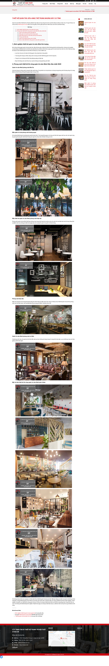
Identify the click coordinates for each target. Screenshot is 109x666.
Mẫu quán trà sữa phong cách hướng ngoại (28, 33)
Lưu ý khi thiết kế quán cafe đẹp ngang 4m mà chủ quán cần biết (90, 45)
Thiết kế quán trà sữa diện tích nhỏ (23, 616)
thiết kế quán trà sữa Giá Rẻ (25, 614)
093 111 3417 (29, 640)
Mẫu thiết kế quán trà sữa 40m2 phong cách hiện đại (30, 35)
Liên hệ (90, 3)
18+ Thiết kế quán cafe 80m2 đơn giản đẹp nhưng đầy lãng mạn (90, 51)
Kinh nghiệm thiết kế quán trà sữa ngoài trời (25, 613)
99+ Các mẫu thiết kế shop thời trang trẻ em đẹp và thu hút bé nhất (90, 64)
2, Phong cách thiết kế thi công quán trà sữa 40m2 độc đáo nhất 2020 (31, 31)
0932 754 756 (22, 640)
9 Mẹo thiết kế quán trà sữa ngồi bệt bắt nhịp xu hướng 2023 (90, 70)
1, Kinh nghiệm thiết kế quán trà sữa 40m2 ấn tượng (27, 29)
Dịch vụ (72, 3)
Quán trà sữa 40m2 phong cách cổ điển (27, 38)
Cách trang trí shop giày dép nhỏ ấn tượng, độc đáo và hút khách (90, 58)
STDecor (54, 654)
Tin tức (84, 3)
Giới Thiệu (52, 3)
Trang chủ (45, 3)
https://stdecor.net (23, 645)
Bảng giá (78, 3)
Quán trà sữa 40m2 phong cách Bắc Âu (27, 32)
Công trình (60, 3)
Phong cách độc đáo (23, 36)
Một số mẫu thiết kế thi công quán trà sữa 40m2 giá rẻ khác (32, 39)
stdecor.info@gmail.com (19, 0)
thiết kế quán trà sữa (23, 24)
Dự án (66, 3)
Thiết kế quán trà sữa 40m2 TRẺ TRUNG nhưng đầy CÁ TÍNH (80, 11)
